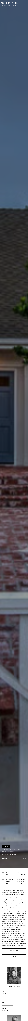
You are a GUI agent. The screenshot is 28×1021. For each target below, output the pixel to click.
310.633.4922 (6, 999)
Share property (14, 950)
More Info (14, 956)
